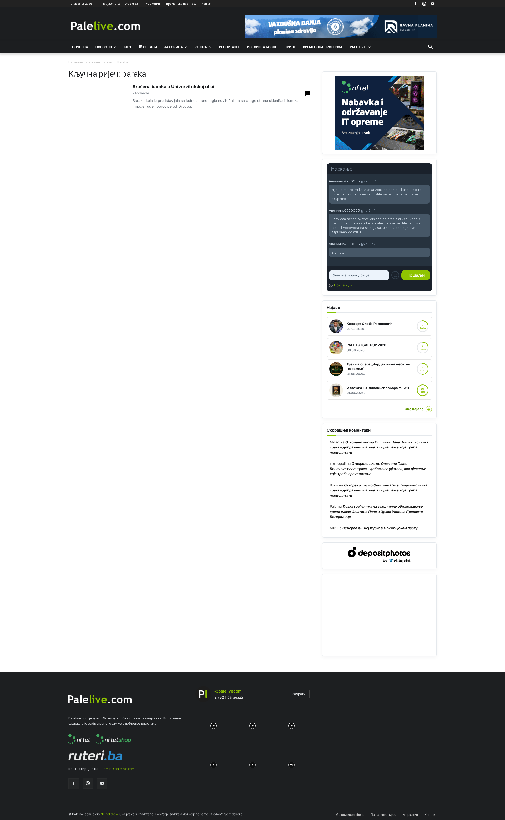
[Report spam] (427, 181)
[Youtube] (433, 3)
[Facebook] (415, 3)
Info (127, 47)
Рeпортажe (229, 47)
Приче (290, 47)
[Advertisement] (379, 615)
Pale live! (358, 47)
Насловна (76, 62)
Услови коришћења (351, 815)
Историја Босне (262, 47)
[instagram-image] (213, 724)
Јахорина (173, 47)
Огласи (150, 47)
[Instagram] (424, 3)
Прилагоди (343, 285)
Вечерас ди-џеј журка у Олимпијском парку (379, 528)
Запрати (299, 694)
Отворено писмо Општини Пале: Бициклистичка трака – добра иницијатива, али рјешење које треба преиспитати (379, 447)
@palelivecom (227, 691)
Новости (103, 47)
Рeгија (201, 47)
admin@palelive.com (118, 768)
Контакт (207, 4)
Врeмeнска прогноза (322, 47)
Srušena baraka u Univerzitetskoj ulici (173, 86)
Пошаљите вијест (384, 815)
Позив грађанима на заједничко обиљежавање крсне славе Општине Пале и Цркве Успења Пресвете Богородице (376, 511)
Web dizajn (132, 4)
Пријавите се (111, 4)
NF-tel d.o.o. (109, 814)
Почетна (80, 47)
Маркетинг (153, 4)
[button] (430, 47)
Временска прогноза (181, 4)
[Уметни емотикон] (395, 275)
